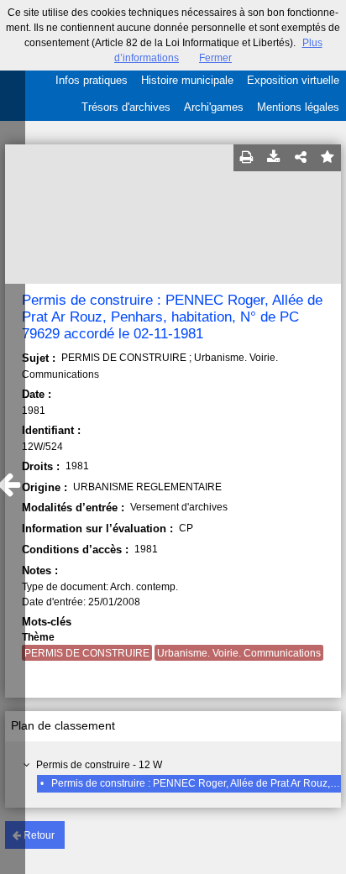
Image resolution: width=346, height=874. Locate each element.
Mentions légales (298, 107)
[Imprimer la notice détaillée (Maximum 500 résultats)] (246, 157)
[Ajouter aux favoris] (327, 157)
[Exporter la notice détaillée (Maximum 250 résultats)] (273, 157)
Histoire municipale (187, 80)
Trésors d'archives (125, 107)
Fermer (215, 58)
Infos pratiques (91, 80)
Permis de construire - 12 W (99, 765)
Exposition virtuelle (293, 80)
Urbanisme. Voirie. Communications (239, 653)
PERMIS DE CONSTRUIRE (86, 653)
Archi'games (214, 107)
